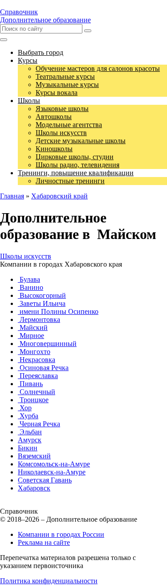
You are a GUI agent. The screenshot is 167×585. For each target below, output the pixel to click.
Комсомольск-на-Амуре (54, 464)
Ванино (30, 287)
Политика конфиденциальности (49, 581)
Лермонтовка (39, 319)
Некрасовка (36, 359)
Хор (25, 408)
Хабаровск (34, 488)
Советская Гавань (45, 480)
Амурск (29, 440)
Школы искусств (25, 256)
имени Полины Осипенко (58, 311)
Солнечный (36, 391)
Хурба (28, 416)
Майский (33, 327)
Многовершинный (47, 343)
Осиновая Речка (43, 367)
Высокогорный (42, 295)
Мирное (31, 335)
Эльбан (30, 432)
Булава (29, 279)
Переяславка (38, 375)
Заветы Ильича (41, 303)
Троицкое (33, 400)
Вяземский (34, 456)
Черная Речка (39, 424)
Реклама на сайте (44, 542)
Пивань (30, 383)
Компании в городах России (61, 534)
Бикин (27, 448)
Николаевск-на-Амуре (52, 472)
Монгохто (34, 351)
